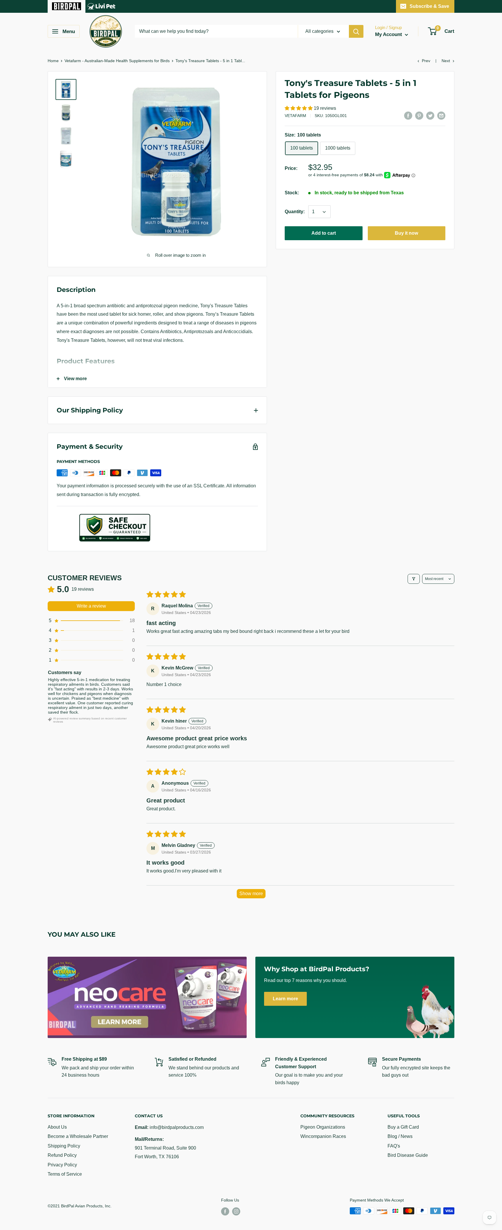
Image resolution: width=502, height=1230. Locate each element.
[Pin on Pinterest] (419, 115)
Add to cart (323, 233)
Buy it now (406, 233)
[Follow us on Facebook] (225, 1211)
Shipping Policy (64, 1145)
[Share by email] (441, 115)
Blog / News (400, 1136)
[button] (299, 108)
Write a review (91, 606)
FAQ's (394, 1145)
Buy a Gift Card (403, 1127)
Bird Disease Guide (408, 1155)
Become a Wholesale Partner (78, 1136)
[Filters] (414, 579)
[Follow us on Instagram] (236, 1211)
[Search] (356, 31)
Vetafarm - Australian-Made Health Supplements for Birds (117, 60)
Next (446, 60)
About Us (57, 1127)
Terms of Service (65, 1174)
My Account (389, 34)
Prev (426, 60)
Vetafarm (295, 116)
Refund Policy (62, 1155)
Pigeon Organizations (322, 1127)
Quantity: (295, 211)
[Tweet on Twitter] (430, 115)
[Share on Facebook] (408, 115)
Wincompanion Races (323, 1136)
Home (53, 60)
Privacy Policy (62, 1164)
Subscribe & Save (429, 6)
